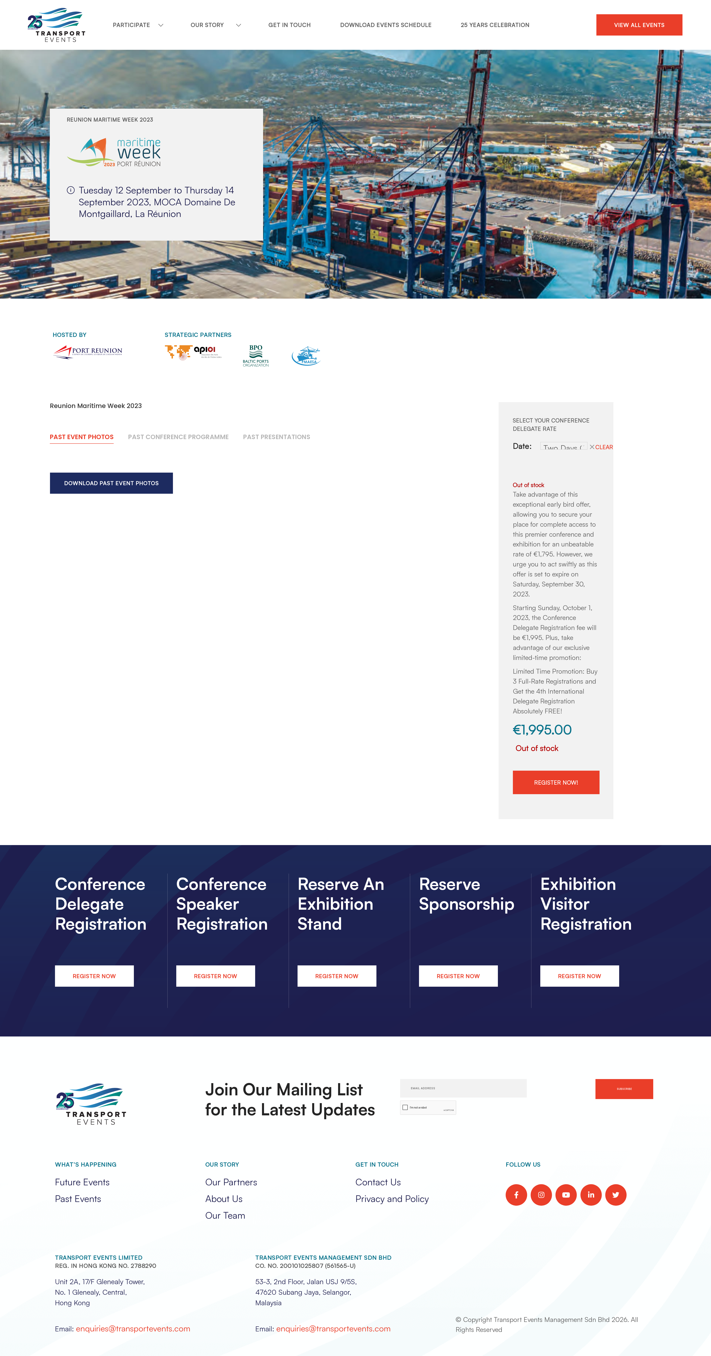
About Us (224, 1198)
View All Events (639, 24)
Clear (604, 447)
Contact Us (378, 1182)
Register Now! (556, 782)
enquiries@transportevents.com (133, 1328)
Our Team (225, 1215)
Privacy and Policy (392, 1198)
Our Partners (231, 1182)
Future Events (82, 1182)
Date (521, 446)
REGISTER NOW (94, 976)
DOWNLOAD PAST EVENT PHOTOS (111, 483)
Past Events (78, 1198)
